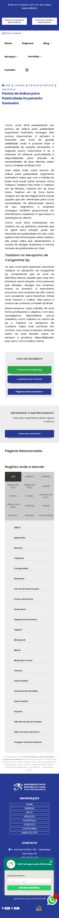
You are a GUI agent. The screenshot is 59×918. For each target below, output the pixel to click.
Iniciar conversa (29, 887)
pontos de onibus (34, 85)
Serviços (10, 56)
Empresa (27, 43)
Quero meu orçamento (29, 434)
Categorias (19, 85)
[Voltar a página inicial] (29, 33)
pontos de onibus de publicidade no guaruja (48, 85)
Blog (46, 43)
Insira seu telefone (16, 876)
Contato (10, 70)
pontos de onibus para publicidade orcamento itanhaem (8, 89)
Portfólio (33, 56)
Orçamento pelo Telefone (29, 379)
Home (8, 43)
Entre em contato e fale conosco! (44, 21)
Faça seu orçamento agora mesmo (14, 21)
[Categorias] (27, 70)
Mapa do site (29, 832)
